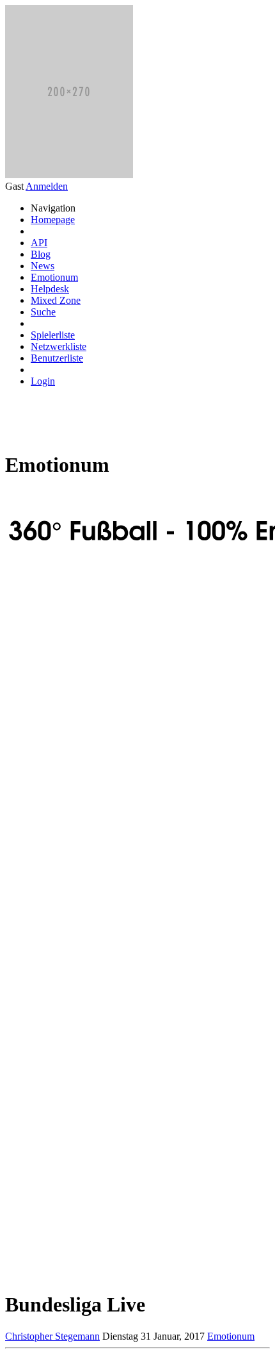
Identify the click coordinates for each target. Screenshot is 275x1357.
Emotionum (54, 277)
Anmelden (47, 186)
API (39, 242)
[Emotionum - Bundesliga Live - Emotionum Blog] (112, 464)
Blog (41, 254)
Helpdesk (50, 288)
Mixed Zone (56, 300)
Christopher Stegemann (52, 1336)
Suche (43, 311)
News (42, 265)
